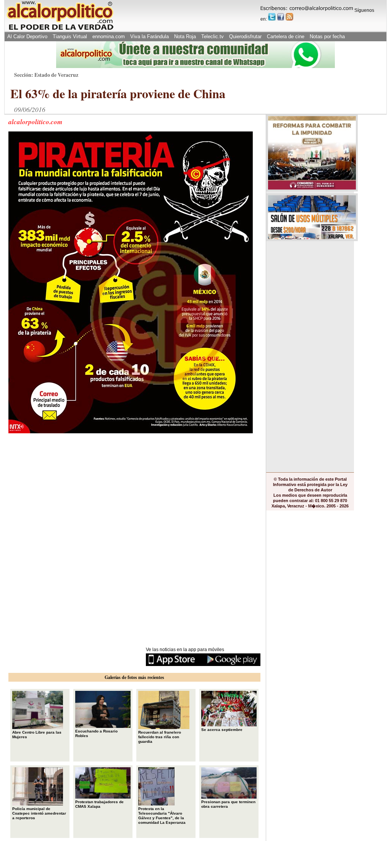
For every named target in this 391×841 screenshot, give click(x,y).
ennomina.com (108, 36)
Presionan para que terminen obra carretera (228, 804)
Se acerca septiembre (221, 730)
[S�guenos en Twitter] (272, 17)
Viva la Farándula (149, 36)
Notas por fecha (327, 36)
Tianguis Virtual (70, 36)
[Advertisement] (65, 485)
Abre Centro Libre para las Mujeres (36, 734)
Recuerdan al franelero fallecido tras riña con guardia (159, 737)
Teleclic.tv (212, 36)
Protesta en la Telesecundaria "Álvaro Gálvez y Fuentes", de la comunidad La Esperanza (162, 816)
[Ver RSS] (289, 17)
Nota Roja (185, 36)
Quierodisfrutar (245, 36)
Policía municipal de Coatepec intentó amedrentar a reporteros (39, 813)
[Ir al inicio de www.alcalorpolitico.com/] (60, 29)
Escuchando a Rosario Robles (96, 733)
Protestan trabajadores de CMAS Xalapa (99, 804)
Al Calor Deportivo (27, 36)
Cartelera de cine (285, 36)
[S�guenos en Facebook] (280, 17)
